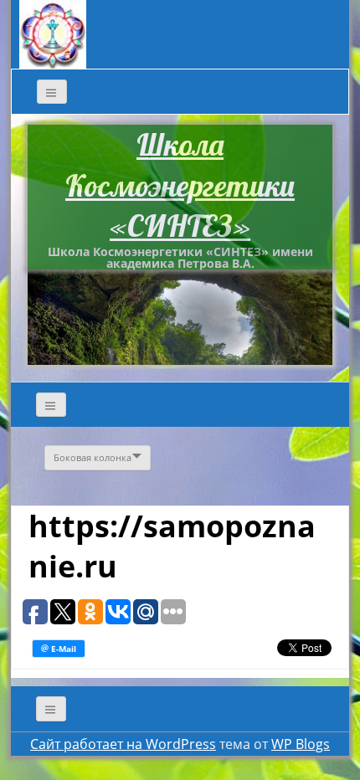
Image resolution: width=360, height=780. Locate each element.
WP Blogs (300, 744)
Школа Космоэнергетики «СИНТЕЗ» (180, 185)
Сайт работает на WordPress (123, 744)
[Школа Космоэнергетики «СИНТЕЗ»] (52, 32)
